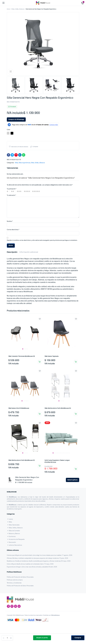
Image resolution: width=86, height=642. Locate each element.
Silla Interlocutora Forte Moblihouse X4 (58, 408)
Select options (72, 480)
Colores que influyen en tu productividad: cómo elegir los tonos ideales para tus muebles (34, 555)
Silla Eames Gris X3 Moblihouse (18, 408)
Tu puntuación (11, 189)
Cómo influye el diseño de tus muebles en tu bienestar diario (25, 564)
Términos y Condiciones (14, 583)
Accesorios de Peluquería (16, 539)
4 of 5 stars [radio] (27, 191)
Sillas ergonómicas (24, 162)
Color (8, 129)
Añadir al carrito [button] (39, 362)
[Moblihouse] (43, 3)
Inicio (8, 9)
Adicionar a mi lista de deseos (19, 146)
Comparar (35, 146)
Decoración (12, 542)
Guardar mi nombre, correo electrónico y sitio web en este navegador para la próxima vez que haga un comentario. (42, 240)
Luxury (11, 519)
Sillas (16, 162)
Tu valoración (11, 195)
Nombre (10, 221)
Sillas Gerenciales (14, 525)
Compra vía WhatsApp (16, 119)
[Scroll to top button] (83, 633)
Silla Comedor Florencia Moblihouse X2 (21, 356)
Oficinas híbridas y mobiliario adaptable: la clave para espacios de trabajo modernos (33, 558)
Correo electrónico (13, 229)
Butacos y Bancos (14, 533)
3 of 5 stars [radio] (19, 191)
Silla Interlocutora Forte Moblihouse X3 (21, 460)
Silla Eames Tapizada (52, 356)
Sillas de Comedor (14, 530)
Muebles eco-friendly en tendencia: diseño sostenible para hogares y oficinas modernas (34, 561)
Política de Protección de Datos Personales (20, 577)
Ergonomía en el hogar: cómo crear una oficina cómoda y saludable (27, 567)
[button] (10, 71)
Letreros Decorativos (15, 545)
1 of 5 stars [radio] (8, 191)
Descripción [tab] (12, 252)
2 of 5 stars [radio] (13, 191)
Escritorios (12, 536)
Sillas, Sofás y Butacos (17, 9)
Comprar (78, 638)
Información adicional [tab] (28, 252)
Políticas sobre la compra (15, 580)
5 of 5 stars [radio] (36, 191)
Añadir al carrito (42, 638)
